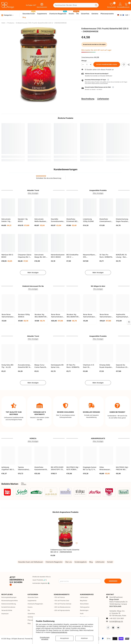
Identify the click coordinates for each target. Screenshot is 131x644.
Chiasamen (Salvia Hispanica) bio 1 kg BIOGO (24, 256)
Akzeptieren (64, 638)
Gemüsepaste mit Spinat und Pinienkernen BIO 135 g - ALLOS (57, 366)
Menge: (84, 61)
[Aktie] (128, 64)
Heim (3, 23)
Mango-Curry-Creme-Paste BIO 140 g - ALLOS (40, 366)
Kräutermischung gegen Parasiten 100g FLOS (122, 220)
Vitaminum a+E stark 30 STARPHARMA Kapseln (88, 366)
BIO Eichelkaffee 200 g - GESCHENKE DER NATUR (72, 256)
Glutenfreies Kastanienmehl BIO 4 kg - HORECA (41, 468)
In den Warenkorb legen (106, 64)
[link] (123, 64)
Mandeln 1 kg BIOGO (23, 220)
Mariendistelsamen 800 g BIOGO (57, 256)
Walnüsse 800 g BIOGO (7, 256)
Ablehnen (84, 638)
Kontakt (110, 562)
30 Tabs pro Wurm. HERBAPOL (106, 256)
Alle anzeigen (33, 289)
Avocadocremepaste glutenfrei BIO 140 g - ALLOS (25, 366)
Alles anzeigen (23, 483)
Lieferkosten (103, 99)
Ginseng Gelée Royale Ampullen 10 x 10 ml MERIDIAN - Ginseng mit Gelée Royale (106, 366)
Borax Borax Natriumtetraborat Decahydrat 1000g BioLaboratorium (89, 315)
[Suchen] (76, 5)
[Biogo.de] (7, 492)
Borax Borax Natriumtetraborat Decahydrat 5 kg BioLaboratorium (106, 315)
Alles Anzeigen (33, 193)
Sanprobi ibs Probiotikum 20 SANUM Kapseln (122, 366)
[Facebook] (108, 627)
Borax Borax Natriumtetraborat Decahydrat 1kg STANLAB (8, 315)
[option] (38, 64)
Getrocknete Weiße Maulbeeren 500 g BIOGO (41, 220)
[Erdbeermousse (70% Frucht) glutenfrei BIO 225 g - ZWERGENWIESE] (65, 532)
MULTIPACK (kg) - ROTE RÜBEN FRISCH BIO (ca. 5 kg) (73, 468)
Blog (91, 562)
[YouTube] (118, 627)
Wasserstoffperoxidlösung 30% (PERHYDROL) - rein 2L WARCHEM (90, 256)
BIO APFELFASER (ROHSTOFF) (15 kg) (57, 468)
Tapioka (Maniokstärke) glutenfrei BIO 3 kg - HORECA (23, 468)
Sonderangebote (81, 562)
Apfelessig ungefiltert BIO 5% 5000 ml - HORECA (8, 468)
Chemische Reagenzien (54, 562)
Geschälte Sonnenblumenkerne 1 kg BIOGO (58, 220)
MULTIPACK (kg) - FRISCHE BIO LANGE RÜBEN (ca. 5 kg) (122, 468)
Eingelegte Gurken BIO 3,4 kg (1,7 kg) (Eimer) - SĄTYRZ (89, 468)
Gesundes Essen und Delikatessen (30, 562)
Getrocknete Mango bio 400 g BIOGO (40, 256)
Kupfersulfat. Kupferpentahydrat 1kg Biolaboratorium (122, 315)
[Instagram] (113, 627)
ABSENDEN (113, 581)
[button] (105, 88)
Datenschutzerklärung (59, 632)
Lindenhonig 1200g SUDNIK (88, 220)
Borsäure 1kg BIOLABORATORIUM (41, 315)
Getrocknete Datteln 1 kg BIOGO (5, 220)
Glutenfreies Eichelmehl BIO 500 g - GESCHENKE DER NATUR (72, 220)
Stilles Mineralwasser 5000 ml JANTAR (105, 468)
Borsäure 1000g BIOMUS (24, 315)
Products (10, 23)
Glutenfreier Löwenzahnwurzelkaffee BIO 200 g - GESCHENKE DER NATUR (106, 220)
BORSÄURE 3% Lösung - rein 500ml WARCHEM (122, 256)
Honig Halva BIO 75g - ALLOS (7, 366)
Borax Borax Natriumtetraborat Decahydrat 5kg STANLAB (57, 315)
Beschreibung (87, 99)
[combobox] (73, 5)
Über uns (68, 562)
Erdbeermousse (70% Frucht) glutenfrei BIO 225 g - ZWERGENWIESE (65, 551)
